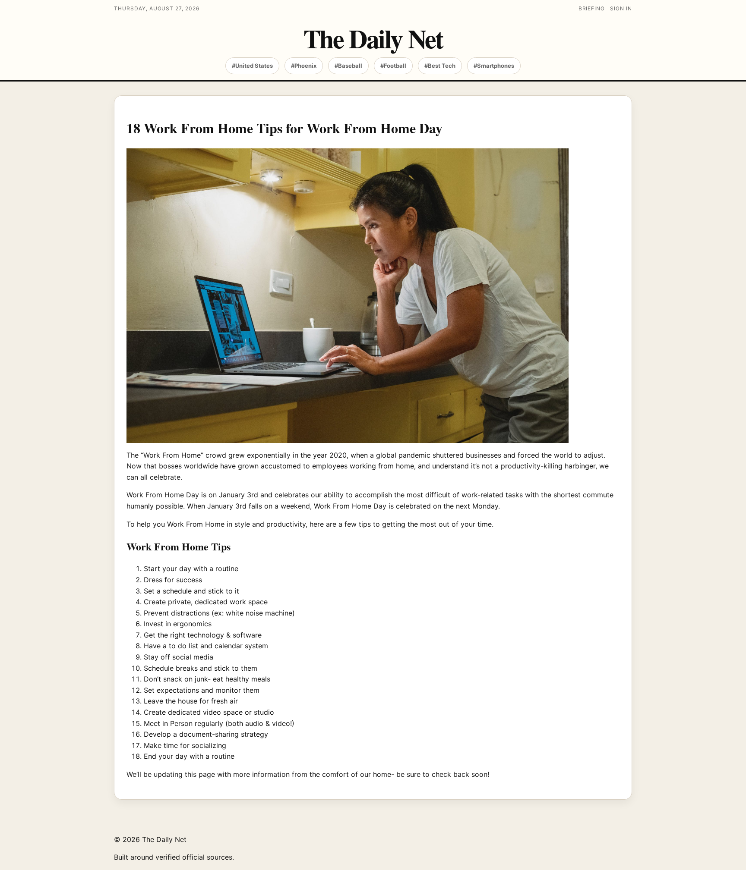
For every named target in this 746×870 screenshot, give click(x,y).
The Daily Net (373, 38)
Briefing (591, 8)
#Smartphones (494, 65)
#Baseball (348, 65)
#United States (252, 65)
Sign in (621, 8)
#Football (393, 65)
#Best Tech (439, 65)
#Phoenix (303, 65)
